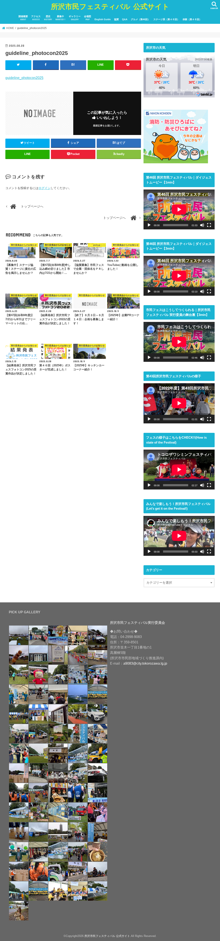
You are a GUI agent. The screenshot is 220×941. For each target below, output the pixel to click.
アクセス (36, 18)
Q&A (124, 19)
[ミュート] (202, 225)
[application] (179, 209)
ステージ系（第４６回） (166, 19)
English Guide (103, 19)
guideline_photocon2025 (24, 78)
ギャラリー (75, 18)
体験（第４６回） (192, 19)
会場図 (87, 18)
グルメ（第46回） (140, 19)
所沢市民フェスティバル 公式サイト (110, 6)
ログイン (44, 188)
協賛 (116, 19)
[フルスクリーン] (209, 225)
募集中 (60, 18)
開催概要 (23, 18)
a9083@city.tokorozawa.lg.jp (145, 663)
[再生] (149, 225)
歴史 (48, 18)
